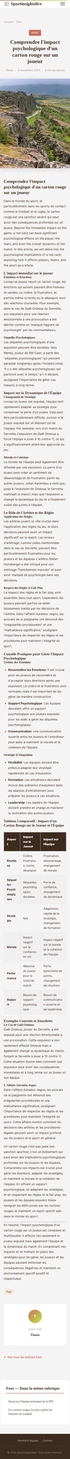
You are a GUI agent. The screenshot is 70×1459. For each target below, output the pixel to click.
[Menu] (62, 4)
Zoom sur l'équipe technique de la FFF (30, 1401)
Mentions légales (28, 1440)
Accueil (8, 21)
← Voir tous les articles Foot (23, 1357)
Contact (47, 1440)
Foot (18, 21)
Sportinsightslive (23, 3)
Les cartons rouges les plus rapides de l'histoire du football (30, 1411)
